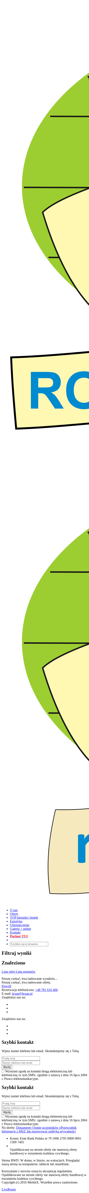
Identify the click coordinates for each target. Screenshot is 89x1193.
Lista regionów (25, 971)
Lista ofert (9, 971)
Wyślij (7, 1067)
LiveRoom (9, 1189)
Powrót (6, 986)
